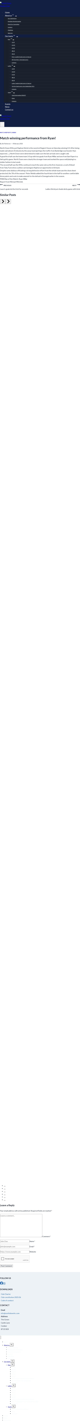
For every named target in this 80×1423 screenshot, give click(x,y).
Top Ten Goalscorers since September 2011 (23, 86)
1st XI (13, 42)
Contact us (9, 109)
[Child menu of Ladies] (14, 66)
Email (32, 1246)
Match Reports (5, 132)
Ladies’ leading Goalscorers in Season (21, 83)
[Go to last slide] (2, 201)
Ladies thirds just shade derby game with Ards (62, 187)
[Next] (8, 201)
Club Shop (10, 30)
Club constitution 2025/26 (11, 1297)
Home (7, 12)
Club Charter (6, 1294)
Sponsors (10, 33)
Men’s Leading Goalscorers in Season (21, 57)
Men (9, 1365)
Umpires (10, 27)
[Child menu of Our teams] (17, 36)
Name (32, 1241)
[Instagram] (4, 1283)
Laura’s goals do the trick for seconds (14, 187)
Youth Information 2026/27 (19, 95)
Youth (10, 1407)
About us (7, 1345)
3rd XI (13, 48)
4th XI (13, 51)
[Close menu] (0, 1337)
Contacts (14, 62)
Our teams (7, 1361)
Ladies (10, 1386)
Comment (46, 1236)
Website (32, 1252)
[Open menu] (2, 124)
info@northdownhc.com (10, 1313)
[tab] (4, 1186)
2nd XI (13, 45)
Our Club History (12, 18)
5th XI (13, 54)
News (13, 98)
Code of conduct (7, 1300)
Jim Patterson (6, 143)
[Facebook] (1, 1283)
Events (7, 104)
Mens (14, 132)
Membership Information (14, 21)
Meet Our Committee (13, 24)
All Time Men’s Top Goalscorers (20, 59)
